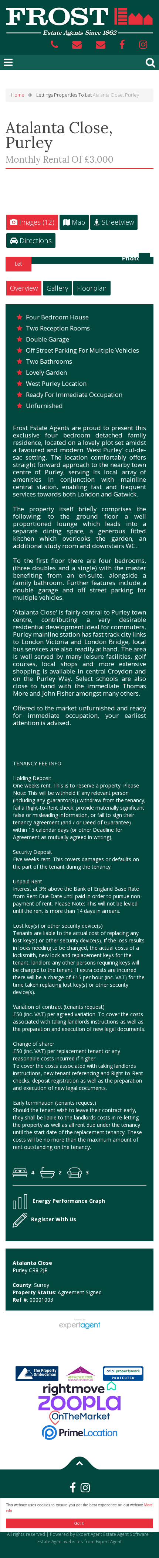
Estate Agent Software (126, 1534)
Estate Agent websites (60, 1541)
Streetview (117, 221)
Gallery (57, 287)
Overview (24, 287)
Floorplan (92, 287)
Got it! (79, 1523)
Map (77, 221)
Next (146, 263)
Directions (35, 240)
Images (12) (35, 221)
